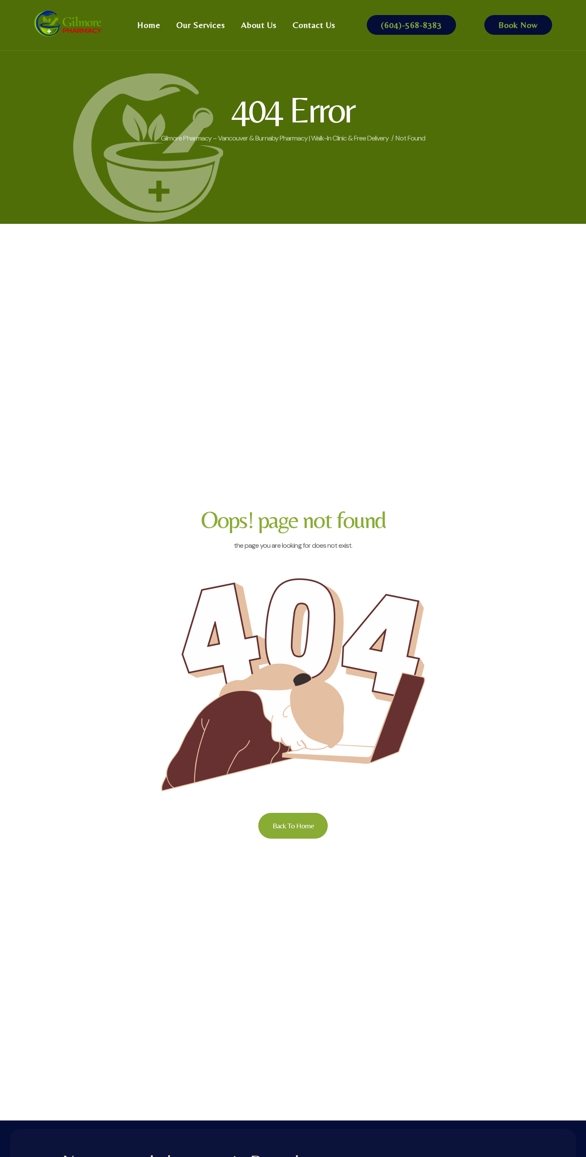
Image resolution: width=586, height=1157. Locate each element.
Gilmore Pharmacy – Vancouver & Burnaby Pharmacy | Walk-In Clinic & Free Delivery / (277, 138)
